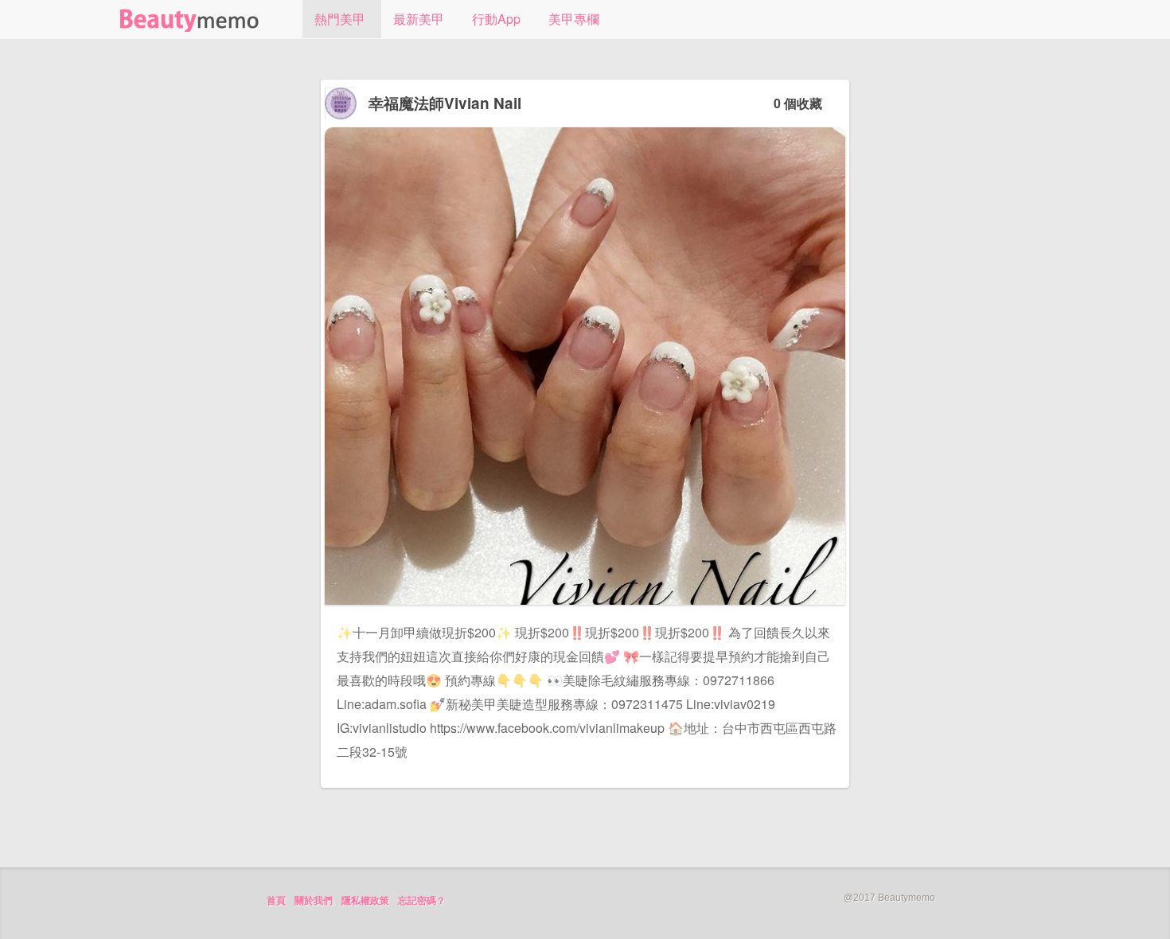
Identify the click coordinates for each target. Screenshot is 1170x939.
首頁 (276, 900)
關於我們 (313, 900)
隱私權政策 (365, 900)
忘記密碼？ (422, 900)
